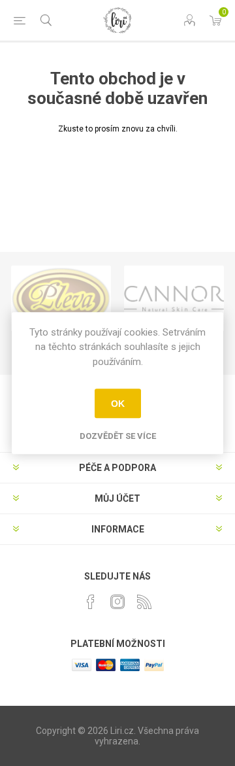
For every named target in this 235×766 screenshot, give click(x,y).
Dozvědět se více (118, 436)
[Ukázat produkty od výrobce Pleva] (61, 299)
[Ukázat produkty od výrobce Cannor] (174, 299)
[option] (61, 299)
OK (118, 403)
